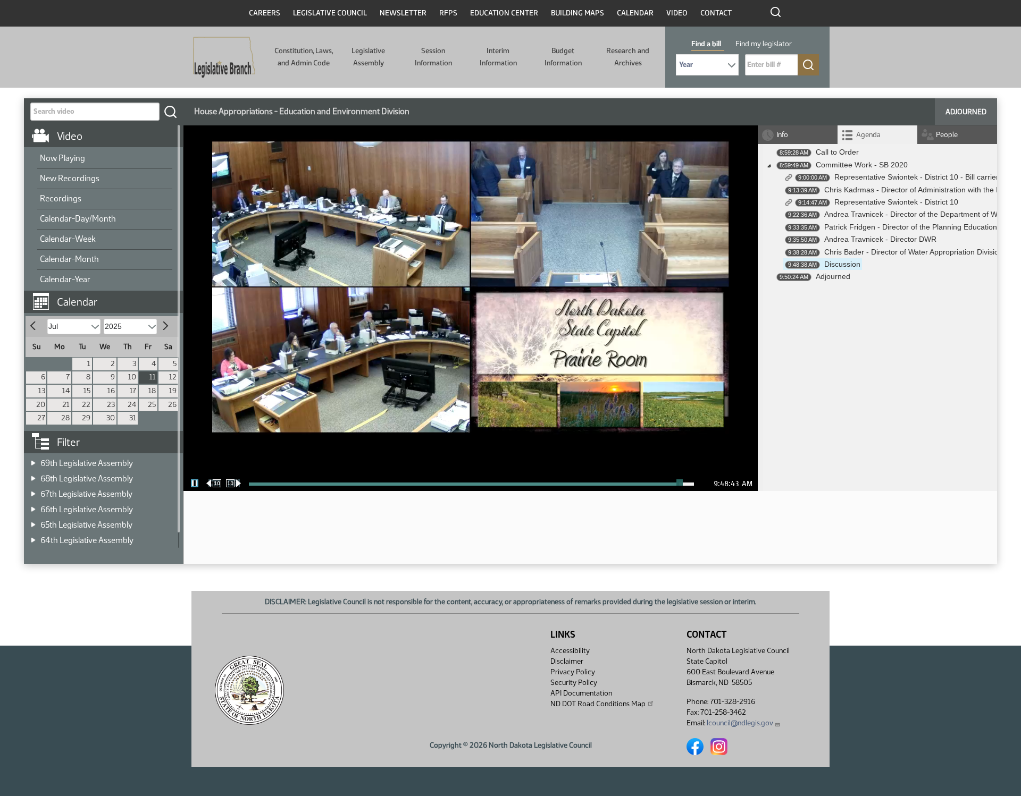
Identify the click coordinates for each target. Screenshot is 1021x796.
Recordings (60, 198)
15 (86, 390)
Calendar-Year (65, 279)
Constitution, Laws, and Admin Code (303, 56)
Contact (716, 13)
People (947, 134)
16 (111, 390)
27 (41, 417)
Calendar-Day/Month (78, 219)
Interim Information (498, 56)
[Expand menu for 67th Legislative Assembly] (33, 491)
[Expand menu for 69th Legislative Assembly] (33, 460)
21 (66, 404)
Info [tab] (782, 134)
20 (40, 404)
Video (677, 13)
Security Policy (573, 682)
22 (86, 404)
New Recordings (69, 178)
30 (110, 417)
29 (86, 417)
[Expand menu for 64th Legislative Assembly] (33, 537)
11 (152, 377)
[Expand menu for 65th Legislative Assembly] (33, 522)
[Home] (224, 57)
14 (66, 390)
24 (132, 404)
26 (172, 404)
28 (65, 417)
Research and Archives (627, 56)
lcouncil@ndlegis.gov (740, 722)
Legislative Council (330, 13)
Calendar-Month (69, 259)
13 (41, 390)
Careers (264, 13)
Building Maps (577, 13)
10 (132, 377)
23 (111, 404)
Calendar (635, 13)
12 (173, 377)
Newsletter (403, 13)
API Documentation (581, 693)
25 (152, 404)
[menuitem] (104, 159)
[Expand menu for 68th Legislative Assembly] (33, 475)
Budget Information (563, 56)
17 (133, 390)
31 (132, 417)
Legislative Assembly (368, 56)
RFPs (448, 13)
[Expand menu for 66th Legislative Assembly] (33, 506)
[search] (170, 111)
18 (152, 390)
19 (173, 390)
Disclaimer (566, 661)
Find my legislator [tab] (763, 43)
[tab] (877, 134)
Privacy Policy (572, 671)
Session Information (433, 56)
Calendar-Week (68, 239)
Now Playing (62, 158)
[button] (107, 296)
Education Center (504, 13)
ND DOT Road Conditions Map (598, 703)
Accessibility (570, 650)
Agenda (868, 134)
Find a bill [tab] (706, 43)
